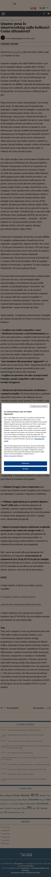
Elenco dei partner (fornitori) (13, 456)
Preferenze (25, 463)
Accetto (25, 469)
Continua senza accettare (39, 406)
